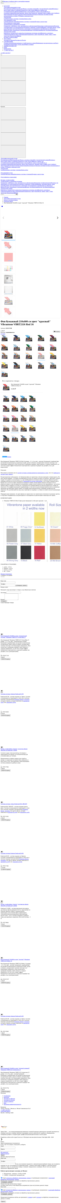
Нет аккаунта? (4, 1152)
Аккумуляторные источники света (31, 33)
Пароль (3, 1149)
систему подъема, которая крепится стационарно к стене (32, 472)
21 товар (3, 333)
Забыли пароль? (5, 1153)
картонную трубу (12, 812)
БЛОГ (5, 47)
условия (30, 1197)
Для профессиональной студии (12, 7)
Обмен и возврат (29, 44)
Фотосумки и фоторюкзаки (19, 34)
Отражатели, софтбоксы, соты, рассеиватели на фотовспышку (21, 26)
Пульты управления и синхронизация (18, 30)
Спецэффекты (17, 36)
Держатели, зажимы (36, 13)
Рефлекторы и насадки (26, 11)
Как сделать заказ (19, 44)
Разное (56, 30)
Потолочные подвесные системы (39, 14)
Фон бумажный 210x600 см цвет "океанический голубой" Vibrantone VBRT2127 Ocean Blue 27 (14, 636)
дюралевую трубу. (11, 702)
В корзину (57, 331)
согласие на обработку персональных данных (18, 1178)
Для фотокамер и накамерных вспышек (14, 24)
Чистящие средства (12, 28)
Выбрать (4, 456)
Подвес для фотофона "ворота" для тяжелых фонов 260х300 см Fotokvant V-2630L (14, 905)
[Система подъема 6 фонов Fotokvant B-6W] (15, 850)
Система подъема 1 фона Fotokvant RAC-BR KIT (14, 804)
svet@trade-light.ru (5, 1111)
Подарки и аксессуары (41, 21)
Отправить (3, 601)
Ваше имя (3, 581)
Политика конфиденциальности (12, 1104)
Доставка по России (20, 40)
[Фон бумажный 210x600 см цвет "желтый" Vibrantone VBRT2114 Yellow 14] (15, 956)
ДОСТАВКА (7, 38)
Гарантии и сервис (31, 43)
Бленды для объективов (47, 30)
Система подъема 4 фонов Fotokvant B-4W (12, 1016)
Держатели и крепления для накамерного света (30, 28)
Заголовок (3, 592)
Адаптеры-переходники (23, 14)
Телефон (3, 584)
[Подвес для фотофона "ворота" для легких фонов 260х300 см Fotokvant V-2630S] (15, 745)
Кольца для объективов (35, 30)
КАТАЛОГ (7, 6)
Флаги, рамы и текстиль (38, 11)
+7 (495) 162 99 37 (9, 50)
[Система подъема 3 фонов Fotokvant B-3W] (15, 689)
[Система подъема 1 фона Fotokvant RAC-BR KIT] (15, 800)
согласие (38, 1197)
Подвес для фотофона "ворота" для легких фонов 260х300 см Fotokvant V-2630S (14, 749)
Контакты (6, 1097)
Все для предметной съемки (44, 8)
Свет (5, 18)
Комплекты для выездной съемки (13, 33)
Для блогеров (7, 17)
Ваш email (3, 1186)
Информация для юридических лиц (45, 43)
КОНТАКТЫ (7, 48)
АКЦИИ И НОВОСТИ (10, 46)
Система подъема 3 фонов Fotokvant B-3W (12, 694)
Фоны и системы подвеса (30, 8)
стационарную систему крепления (32, 481)
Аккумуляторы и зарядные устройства (31, 27)
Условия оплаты (8, 43)
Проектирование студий (19, 43)
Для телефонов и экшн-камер (12, 23)
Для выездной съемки (10, 31)
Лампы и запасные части (26, 16)
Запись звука (27, 18)
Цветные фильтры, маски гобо (22, 13)
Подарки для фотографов (10, 37)
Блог (5, 1103)
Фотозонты (11, 11)
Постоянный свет (8, 8)
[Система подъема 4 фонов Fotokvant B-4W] (15, 1013)
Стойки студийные (15, 10)
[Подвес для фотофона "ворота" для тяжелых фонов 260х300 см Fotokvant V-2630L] (15, 899)
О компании (7, 1095)
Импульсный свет (18, 8)
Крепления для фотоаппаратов (46, 26)
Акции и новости (8, 1101)
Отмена (9, 456)
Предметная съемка (11, 21)
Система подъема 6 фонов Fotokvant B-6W (12, 853)
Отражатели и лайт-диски (27, 10)
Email (2, 1146)
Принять (3, 1201)
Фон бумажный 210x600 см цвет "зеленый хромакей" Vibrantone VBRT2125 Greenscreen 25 (15, 1069)
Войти (2, 1155)
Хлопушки (14, 14)
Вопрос (3, 599)
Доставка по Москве (9, 40)
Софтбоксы (17, 11)
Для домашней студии (10, 20)
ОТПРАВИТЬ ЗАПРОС (21, 585)
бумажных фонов (19, 699)
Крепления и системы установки (15, 18)
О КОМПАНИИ (8, 41)
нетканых (26, 699)
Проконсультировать (6, 574)
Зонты (12, 36)
